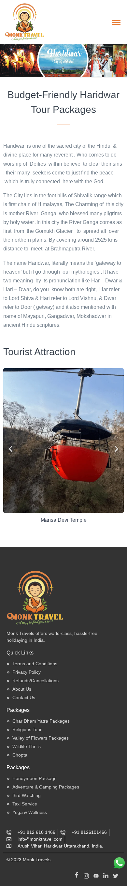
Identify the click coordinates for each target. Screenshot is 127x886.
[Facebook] (76, 874)
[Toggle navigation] (116, 22)
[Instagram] (86, 874)
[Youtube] (96, 874)
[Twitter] (115, 874)
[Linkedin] (106, 874)
